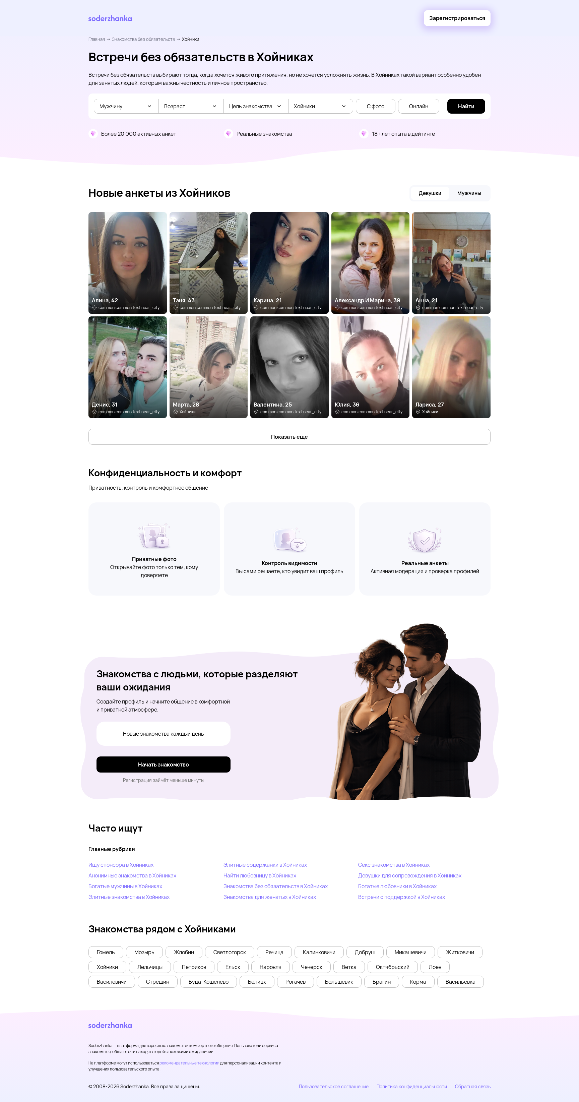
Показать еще (289, 436)
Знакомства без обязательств (143, 39)
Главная (96, 39)
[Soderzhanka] (110, 18)
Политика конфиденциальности (412, 1086)
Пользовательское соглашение (334, 1086)
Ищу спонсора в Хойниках (120, 864)
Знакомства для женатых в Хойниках (269, 897)
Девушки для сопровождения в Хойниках (409, 875)
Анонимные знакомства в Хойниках (132, 875)
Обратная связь (473, 1086)
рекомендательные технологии (189, 1063)
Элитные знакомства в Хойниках (129, 897)
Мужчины (469, 193)
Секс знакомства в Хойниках (394, 864)
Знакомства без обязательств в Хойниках (275, 886)
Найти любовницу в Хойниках (259, 875)
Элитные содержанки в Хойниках (265, 864)
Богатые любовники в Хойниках (397, 886)
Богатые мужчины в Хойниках (125, 886)
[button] (105, 952)
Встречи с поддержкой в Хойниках (401, 897)
